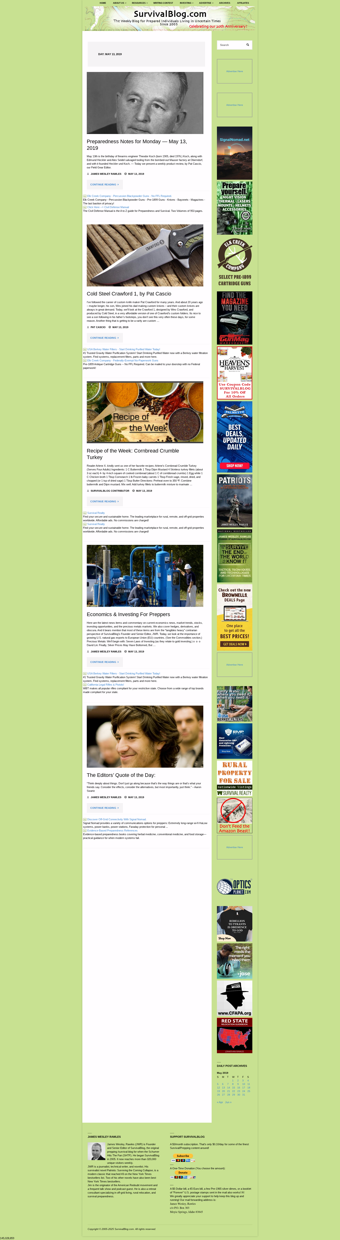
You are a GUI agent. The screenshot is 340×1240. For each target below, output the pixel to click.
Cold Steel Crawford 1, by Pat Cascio (129, 294)
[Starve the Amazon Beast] (234, 815)
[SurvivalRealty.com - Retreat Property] (234, 778)
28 (228, 1094)
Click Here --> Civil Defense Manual (106, 207)
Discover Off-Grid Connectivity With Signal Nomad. (115, 819)
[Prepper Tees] (234, 924)
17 (243, 1087)
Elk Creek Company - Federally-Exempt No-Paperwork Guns (121, 360)
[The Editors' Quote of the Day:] (145, 737)
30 (238, 1094)
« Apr (220, 1102)
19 (218, 1091)
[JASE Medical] (234, 961)
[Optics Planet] (234, 886)
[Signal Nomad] (235, 153)
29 (233, 1094)
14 (228, 1087)
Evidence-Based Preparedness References (111, 830)
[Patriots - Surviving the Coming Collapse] (235, 500)
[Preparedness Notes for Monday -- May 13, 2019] (145, 103)
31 (243, 1094)
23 (238, 1091)
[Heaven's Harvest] (235, 373)
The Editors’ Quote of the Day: (121, 775)
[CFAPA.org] (234, 998)
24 (243, 1091)
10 (243, 1084)
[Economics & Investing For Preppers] (145, 576)
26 (218, 1094)
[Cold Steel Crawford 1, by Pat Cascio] (145, 255)
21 (228, 1091)
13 (223, 1087)
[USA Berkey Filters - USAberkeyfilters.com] (234, 704)
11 (248, 1084)
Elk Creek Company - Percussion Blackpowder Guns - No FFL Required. (128, 195)
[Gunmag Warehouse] (235, 318)
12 (218, 1087)
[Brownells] (235, 617)
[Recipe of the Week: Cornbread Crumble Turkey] (145, 412)
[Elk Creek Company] (235, 263)
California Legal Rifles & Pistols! (104, 684)
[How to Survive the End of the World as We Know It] (235, 555)
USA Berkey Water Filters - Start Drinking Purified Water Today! (122, 349)
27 (223, 1094)
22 (233, 1091)
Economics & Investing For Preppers (128, 614)
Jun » (228, 1102)
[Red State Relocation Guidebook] (234, 1035)
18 (248, 1087)
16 (238, 1087)
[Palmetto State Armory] (235, 436)
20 (223, 1091)
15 (233, 1087)
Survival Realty (94, 512)
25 (248, 1091)
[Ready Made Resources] (235, 208)
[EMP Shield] (234, 741)
